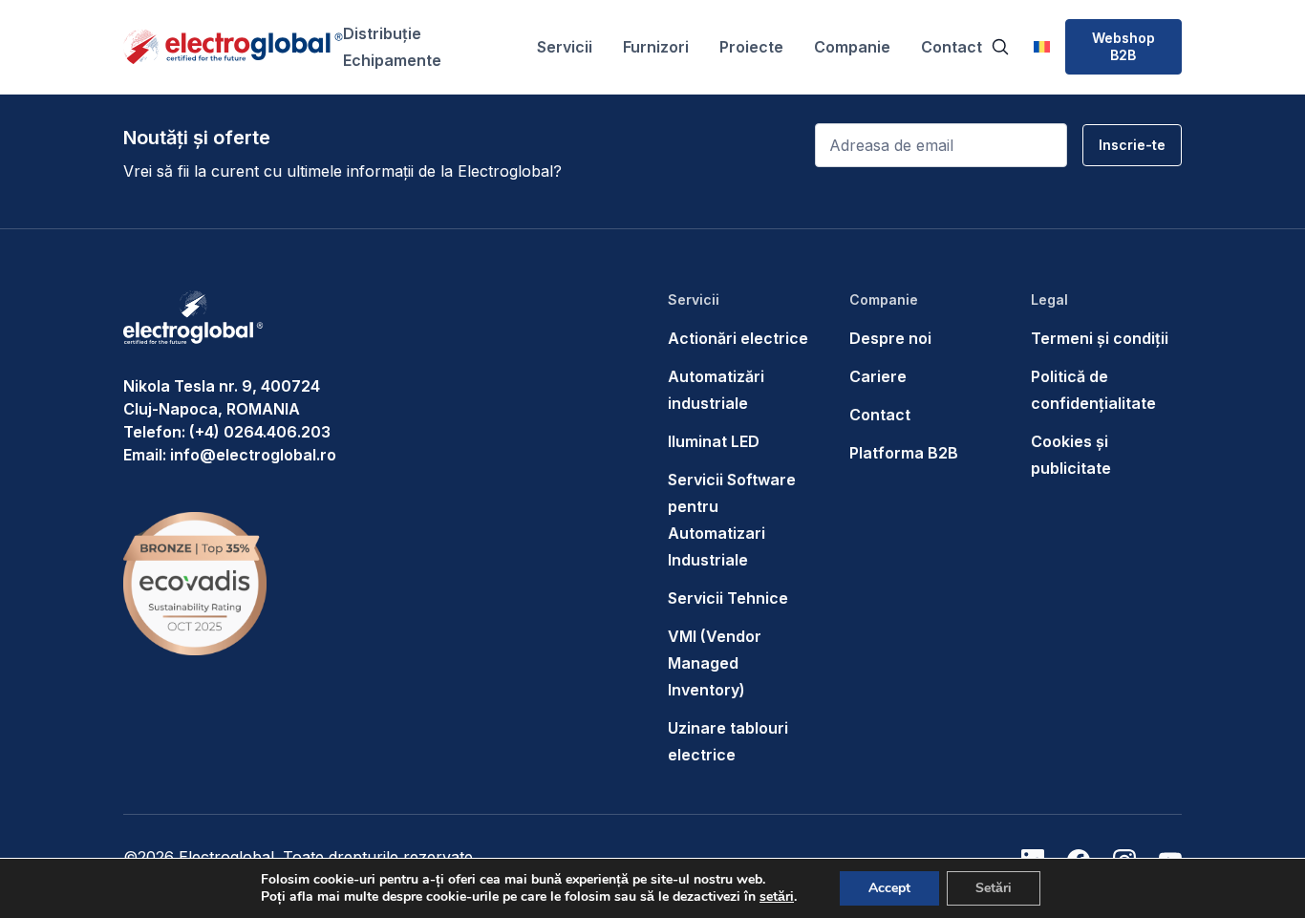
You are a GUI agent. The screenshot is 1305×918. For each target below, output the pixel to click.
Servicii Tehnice (728, 598)
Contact (951, 46)
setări (776, 897)
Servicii (564, 46)
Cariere (878, 376)
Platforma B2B (903, 452)
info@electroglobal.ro (253, 454)
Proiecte (751, 46)
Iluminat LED (713, 441)
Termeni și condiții (1099, 338)
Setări (993, 888)
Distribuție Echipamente (392, 47)
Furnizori (656, 46)
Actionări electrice (738, 338)
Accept (889, 888)
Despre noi (890, 338)
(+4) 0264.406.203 (260, 431)
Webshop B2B (1123, 46)
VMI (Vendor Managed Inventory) (714, 663)
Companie (852, 46)
